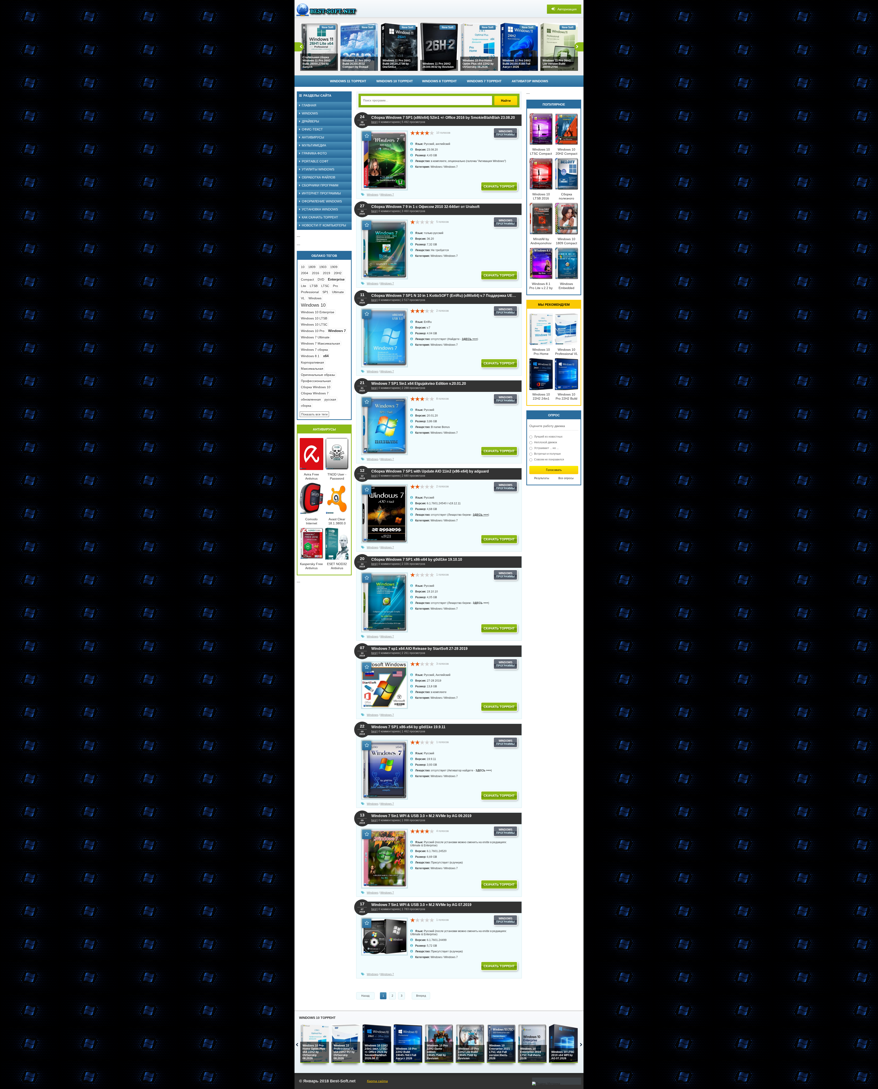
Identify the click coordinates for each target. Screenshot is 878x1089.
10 (303, 267)
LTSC (325, 286)
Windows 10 (313, 305)
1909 (333, 267)
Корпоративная (312, 362)
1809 (312, 267)
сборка (306, 405)
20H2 (338, 273)
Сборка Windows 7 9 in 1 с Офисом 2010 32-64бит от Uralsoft (425, 207)
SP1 (325, 292)
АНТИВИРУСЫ (313, 137)
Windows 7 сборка (314, 349)
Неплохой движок (545, 442)
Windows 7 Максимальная (320, 343)
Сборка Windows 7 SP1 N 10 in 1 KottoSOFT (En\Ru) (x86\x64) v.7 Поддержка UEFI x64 (444, 295)
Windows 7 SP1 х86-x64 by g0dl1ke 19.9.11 (408, 727)
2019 (326, 273)
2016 (315, 273)
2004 (304, 273)
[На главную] (328, 9)
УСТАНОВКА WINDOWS (320, 209)
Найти (506, 100)
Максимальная (312, 368)
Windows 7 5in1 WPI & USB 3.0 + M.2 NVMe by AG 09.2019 (421, 816)
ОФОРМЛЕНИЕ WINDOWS (322, 201)
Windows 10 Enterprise (317, 312)
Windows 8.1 (310, 356)
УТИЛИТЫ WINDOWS (318, 169)
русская (330, 399)
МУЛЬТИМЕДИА (314, 145)
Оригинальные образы (318, 375)
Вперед (421, 995)
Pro (335, 286)
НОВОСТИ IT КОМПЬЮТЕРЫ (324, 225)
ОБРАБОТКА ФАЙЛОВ (318, 177)
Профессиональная (316, 381)
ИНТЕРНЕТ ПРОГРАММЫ (321, 193)
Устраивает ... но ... (546, 448)
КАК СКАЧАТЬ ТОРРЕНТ (320, 217)
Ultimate (338, 292)
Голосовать (554, 470)
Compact (307, 279)
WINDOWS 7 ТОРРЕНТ (484, 81)
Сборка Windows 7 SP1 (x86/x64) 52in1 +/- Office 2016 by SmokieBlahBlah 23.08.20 (443, 118)
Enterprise (336, 279)
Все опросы (566, 478)
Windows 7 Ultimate (315, 337)
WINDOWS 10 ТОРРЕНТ (394, 81)
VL (303, 298)
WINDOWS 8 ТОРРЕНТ (439, 81)
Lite (303, 286)
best (374, 122)
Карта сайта (377, 1081)
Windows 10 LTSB (314, 318)
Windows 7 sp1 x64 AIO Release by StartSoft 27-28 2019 (419, 649)
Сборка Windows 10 (315, 387)
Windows (436, 166)
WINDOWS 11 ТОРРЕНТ (348, 81)
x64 (326, 356)
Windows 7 (451, 166)
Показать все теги (314, 414)
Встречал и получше (547, 453)
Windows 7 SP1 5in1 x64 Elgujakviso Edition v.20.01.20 (418, 383)
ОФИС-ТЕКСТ (312, 129)
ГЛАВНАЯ (309, 105)
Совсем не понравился (549, 459)
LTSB (314, 286)
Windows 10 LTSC (314, 324)
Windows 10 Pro (312, 331)
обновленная (311, 399)
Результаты (541, 478)
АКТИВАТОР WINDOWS (530, 81)
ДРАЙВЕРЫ (310, 121)
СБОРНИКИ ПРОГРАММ (320, 185)
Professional (310, 292)
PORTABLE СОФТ (315, 161)
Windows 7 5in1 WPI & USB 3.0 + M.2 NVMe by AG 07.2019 (421, 905)
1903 (323, 267)
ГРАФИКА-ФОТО (314, 153)
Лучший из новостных (548, 436)
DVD (321, 279)
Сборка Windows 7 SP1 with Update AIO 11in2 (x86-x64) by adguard (430, 471)
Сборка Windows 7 (315, 393)
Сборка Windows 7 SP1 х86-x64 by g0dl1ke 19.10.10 (416, 559)
